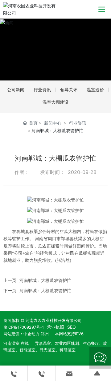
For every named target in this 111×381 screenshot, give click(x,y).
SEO (71, 327)
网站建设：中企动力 (21, 333)
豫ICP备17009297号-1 (23, 327)
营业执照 (55, 327)
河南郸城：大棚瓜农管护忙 (45, 280)
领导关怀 (68, 89)
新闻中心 (52, 123)
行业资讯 (42, 89)
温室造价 (95, 89)
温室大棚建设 (55, 102)
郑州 (45, 333)
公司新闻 (15, 89)
